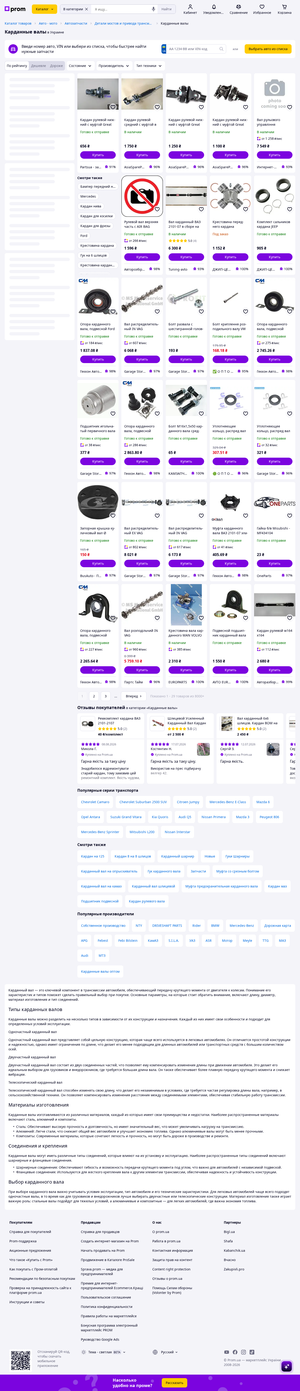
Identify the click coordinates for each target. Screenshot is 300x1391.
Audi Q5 (185, 817)
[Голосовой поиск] (154, 9)
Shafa (228, 1241)
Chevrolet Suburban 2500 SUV (143, 802)
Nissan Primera (214, 817)
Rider (196, 925)
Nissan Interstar (177, 832)
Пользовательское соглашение (106, 1297)
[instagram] (243, 1352)
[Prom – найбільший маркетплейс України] (15, 9)
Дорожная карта (277, 925)
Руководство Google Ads (100, 1339)
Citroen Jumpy (188, 802)
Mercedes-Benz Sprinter (100, 832)
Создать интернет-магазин (103, 1241)
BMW (215, 925)
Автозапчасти (76, 23)
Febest (103, 940)
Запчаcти (198, 871)
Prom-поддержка (23, 1241)
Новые (210, 856)
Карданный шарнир (177, 856)
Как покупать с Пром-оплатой (33, 1269)
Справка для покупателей (30, 1231)
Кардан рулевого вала (147, 901)
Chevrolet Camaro (95, 802)
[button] (98, 155)
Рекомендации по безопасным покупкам (42, 1278)
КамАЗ (153, 940)
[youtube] (226, 1352)
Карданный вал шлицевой (153, 886)
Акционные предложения (30, 1250)
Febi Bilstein (128, 940)
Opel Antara (90, 817)
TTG (265, 940)
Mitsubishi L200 (142, 832)
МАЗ (282, 940)
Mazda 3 (242, 817)
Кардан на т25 (92, 856)
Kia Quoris (160, 817)
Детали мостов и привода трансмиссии (124, 23)
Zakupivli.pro (234, 1269)
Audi (84, 955)
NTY (139, 925)
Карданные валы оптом (100, 971)
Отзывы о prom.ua (167, 1278)
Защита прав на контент (172, 1260)
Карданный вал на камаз (101, 886)
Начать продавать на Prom (103, 1250)
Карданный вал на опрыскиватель (109, 871)
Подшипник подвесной (100, 901)
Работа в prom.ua (166, 1241)
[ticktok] (252, 1352)
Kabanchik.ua (234, 1250)
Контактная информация (172, 1250)
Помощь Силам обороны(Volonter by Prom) (172, 1290)
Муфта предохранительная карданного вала (221, 886)
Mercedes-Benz (242, 925)
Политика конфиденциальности (106, 1306)
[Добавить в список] (113, 107)
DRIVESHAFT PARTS (167, 925)
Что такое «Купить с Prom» (30, 1260)
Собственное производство (103, 925)
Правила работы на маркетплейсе (109, 1316)
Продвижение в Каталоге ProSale (108, 1260)
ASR (209, 940)
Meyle (247, 940)
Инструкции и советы (27, 1302)
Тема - (100, 1352)
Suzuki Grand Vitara (126, 817)
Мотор (227, 940)
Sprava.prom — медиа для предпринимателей (102, 1271)
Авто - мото (48, 23)
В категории (73, 9)
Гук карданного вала (164, 871)
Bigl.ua (229, 1231)
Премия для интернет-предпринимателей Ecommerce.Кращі (112, 1285)
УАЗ (192, 940)
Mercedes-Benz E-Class (228, 802)
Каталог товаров (18, 23)
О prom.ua (160, 1231)
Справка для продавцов (100, 1231)
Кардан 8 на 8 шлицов (133, 856)
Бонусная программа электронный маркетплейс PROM (109, 1327)
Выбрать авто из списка (268, 49)
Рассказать (174, 1382)
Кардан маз (277, 886)
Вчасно (230, 1260)
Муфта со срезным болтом (237, 871)
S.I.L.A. (174, 940)
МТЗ (102, 955)
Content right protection (171, 1269)
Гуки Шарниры (237, 856)
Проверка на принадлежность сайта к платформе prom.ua (40, 1290)
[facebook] (235, 1352)
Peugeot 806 (269, 817)
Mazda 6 (263, 802)
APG (84, 940)
